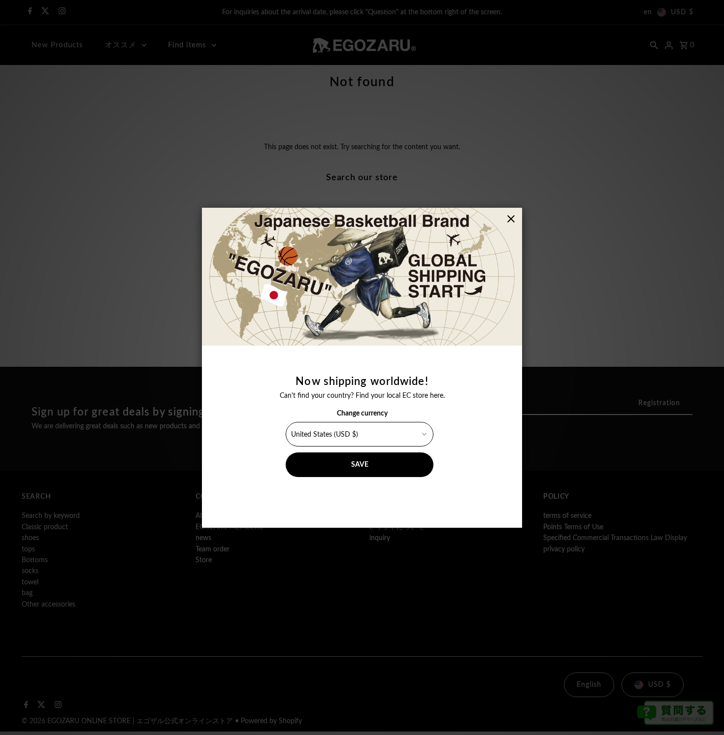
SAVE (359, 464)
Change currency (362, 413)
